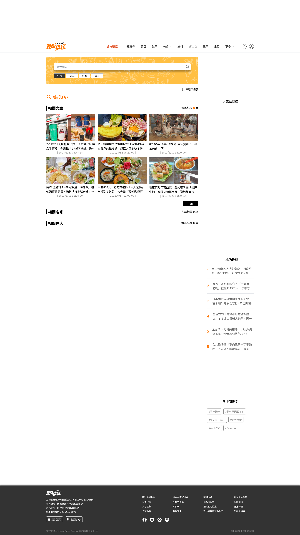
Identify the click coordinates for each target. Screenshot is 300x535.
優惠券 (131, 46)
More (190, 203)
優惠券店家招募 (180, 497)
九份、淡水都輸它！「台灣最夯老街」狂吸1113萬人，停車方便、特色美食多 (232, 286)
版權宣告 (177, 511)
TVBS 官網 (235, 531)
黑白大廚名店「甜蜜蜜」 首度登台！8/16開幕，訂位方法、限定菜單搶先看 (232, 271)
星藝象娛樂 (239, 511)
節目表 (176, 506)
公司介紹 (146, 501)
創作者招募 (178, 501)
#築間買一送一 (217, 420)
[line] (159, 519)
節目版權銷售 (240, 497)
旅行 (180, 46)
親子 (205, 46)
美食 (166, 46)
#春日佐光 (214, 428)
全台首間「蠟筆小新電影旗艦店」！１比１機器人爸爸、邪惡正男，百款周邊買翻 (232, 316)
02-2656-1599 (69, 511)
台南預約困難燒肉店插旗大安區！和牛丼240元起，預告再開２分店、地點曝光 (233, 301)
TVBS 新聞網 (248, 531)
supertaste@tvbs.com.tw (70, 503)
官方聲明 (238, 506)
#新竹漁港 (236, 420)
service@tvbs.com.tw (68, 507)
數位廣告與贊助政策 (213, 511)
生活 (217, 46)
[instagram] (167, 519)
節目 (143, 46)
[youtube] (152, 519)
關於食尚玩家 (148, 497)
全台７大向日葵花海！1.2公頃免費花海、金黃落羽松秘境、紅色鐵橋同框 (232, 331)
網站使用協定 (210, 506)
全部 (59, 76)
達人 (97, 76)
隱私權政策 (208, 501)
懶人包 (193, 46)
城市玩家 (112, 46)
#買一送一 (214, 411)
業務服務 (207, 497)
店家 (84, 76)
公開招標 (238, 501)
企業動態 (146, 511)
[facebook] (144, 519)
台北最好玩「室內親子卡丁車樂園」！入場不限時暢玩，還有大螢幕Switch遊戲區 (232, 346)
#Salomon (231, 428)
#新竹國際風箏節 (234, 411)
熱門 (155, 46)
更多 (228, 46)
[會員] (251, 46)
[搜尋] (244, 46)
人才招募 (146, 506)
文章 (72, 76)
